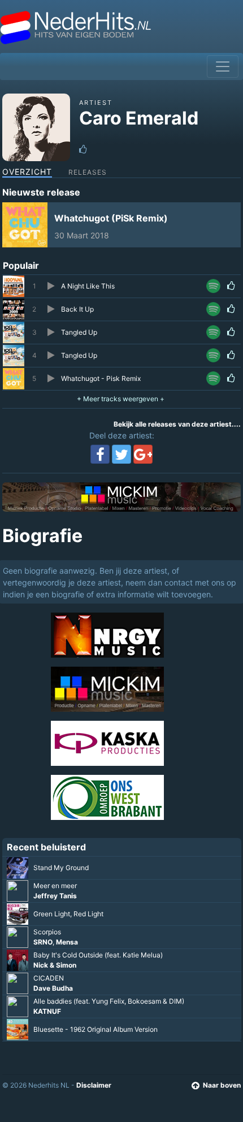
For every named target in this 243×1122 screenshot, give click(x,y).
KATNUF (47, 1011)
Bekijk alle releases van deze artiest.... (177, 424)
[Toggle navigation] (222, 66)
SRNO (43, 942)
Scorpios (47, 932)
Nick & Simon (54, 965)
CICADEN (48, 978)
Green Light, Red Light (68, 914)
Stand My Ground (61, 867)
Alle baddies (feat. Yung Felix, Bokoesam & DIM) (108, 1001)
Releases (87, 172)
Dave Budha (53, 988)
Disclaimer (93, 1085)
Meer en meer (55, 885)
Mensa (67, 942)
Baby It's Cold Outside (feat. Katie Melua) (98, 955)
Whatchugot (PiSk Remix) (111, 218)
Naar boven (222, 1085)
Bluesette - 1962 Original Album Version (95, 1029)
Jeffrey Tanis (55, 896)
